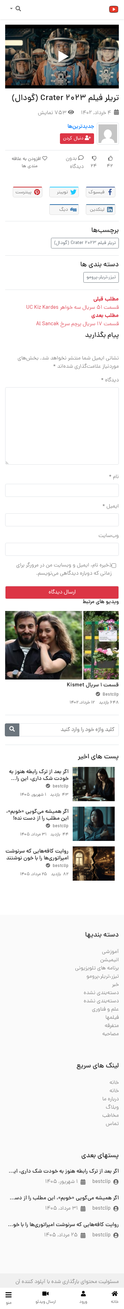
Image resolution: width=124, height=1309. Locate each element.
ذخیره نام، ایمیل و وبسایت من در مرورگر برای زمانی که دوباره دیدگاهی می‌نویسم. (64, 569)
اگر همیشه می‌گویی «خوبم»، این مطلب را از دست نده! (37, 815)
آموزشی (110, 952)
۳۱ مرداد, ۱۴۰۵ (61, 1208)
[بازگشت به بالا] (19, 1268)
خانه (114, 1083)
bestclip (60, 786)
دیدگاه (110, 380)
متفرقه (112, 1026)
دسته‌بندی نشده (101, 993)
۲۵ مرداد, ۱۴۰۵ (61, 1235)
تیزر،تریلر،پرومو (101, 277)
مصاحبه (110, 1034)
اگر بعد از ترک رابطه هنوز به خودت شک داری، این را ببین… (39, 778)
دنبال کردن (74, 138)
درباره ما (110, 1099)
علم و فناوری (105, 1009)
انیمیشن (109, 960)
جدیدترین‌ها (81, 127)
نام (114, 477)
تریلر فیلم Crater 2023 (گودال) (85, 243)
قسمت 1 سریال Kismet (93, 685)
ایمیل (110, 506)
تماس (112, 1124)
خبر (115, 985)
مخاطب (110, 1116)
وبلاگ (112, 1107)
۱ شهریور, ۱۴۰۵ (61, 1182)
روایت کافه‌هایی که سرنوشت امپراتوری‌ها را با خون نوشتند (37, 854)
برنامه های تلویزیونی (97, 968)
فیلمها (112, 1018)
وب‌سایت (109, 536)
